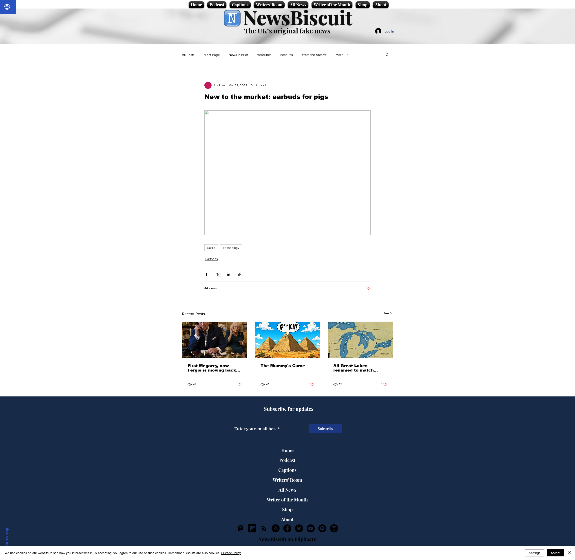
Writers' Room (287, 480)
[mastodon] (241, 528)
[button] (387, 54)
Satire (211, 247)
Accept (555, 553)
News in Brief (238, 55)
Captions (287, 470)
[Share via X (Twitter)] (217, 274)
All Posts (188, 55)
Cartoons (211, 259)
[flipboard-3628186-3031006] (252, 528)
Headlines (264, 55)
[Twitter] (299, 528)
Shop (287, 509)
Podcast (287, 460)
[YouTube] (311, 528)
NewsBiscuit (297, 17)
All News (287, 490)
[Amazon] (276, 528)
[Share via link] (239, 274)
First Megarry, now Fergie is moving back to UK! (212, 367)
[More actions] (368, 85)
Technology (231, 247)
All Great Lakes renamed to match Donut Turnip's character (353, 367)
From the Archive (314, 55)
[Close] (569, 552)
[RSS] (264, 528)
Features (286, 55)
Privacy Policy (231, 553)
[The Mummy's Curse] (287, 340)
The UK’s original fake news (287, 30)
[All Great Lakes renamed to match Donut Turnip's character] (360, 340)
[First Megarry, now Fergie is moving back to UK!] (214, 340)
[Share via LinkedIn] (228, 274)
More (339, 55)
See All (388, 313)
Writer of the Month (287, 500)
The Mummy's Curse (283, 365)
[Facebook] (287, 528)
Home (287, 450)
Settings (534, 553)
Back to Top (7, 540)
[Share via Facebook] (206, 274)
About (287, 519)
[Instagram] (334, 528)
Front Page (211, 55)
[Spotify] (322, 528)
